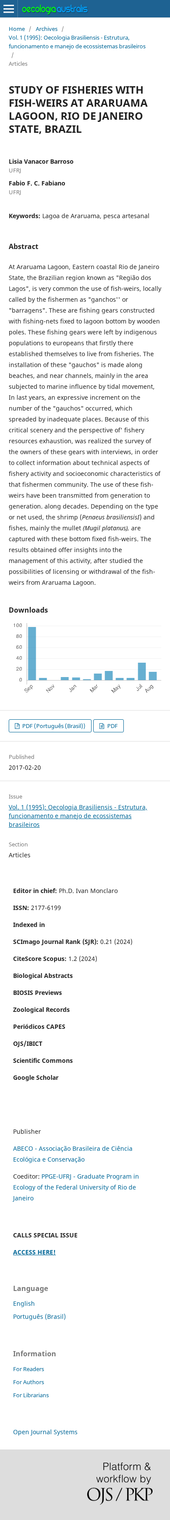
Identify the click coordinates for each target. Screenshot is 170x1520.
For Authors (28, 1382)
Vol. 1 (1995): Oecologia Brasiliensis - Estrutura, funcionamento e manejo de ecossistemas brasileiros (77, 42)
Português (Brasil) (39, 1316)
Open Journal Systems (45, 1432)
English (24, 1303)
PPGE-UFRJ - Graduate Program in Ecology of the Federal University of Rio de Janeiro (76, 1187)
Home (17, 29)
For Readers (28, 1369)
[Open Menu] (8, 8)
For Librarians (31, 1395)
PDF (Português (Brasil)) (53, 726)
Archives (47, 29)
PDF (112, 726)
